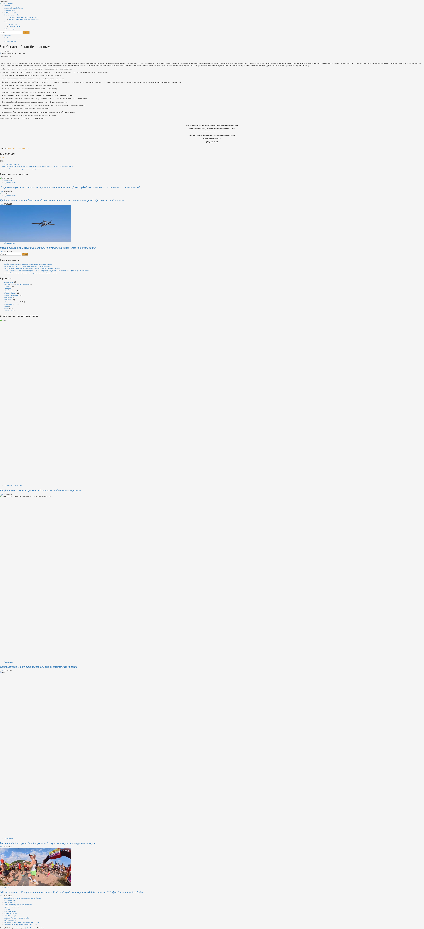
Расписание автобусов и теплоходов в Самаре (24, 19)
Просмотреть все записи (9, 164)
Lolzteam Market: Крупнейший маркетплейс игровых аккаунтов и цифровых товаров (32, 268)
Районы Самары (9, 29)
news (2, 51)
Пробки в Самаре (14, 26)
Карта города (13, 24)
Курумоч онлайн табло (12, 15)
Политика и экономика (12, 302)
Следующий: (26, 169)
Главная (7, 6)
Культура (7, 289)
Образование (8, 297)
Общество (8, 180)
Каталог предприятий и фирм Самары (18, 905)
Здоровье (7, 286)
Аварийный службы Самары (13, 8)
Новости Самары (10, 291)
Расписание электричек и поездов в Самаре (23, 17)
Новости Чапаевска (11, 295)
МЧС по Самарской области (18, 148)
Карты (6, 22)
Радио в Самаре (10, 916)
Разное (6, 306)
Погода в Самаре (10, 12)
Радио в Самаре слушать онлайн (16, 918)
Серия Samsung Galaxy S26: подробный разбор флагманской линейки (27, 266)
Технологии (8, 311)
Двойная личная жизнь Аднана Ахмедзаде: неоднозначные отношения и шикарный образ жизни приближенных (63, 200)
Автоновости (8, 282)
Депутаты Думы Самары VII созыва (16, 284)
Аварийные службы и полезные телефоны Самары (22, 898)
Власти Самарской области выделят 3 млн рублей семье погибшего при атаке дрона (48, 247)
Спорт (6, 308)
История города (9, 10)
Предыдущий (36, 166)
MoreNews (30, 928)
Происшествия (10, 41)
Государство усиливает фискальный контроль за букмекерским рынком (28, 264)
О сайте (7, 909)
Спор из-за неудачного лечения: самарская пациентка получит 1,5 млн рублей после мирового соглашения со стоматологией (70, 187)
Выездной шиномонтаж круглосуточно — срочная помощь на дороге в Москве (30, 273)
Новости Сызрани (10, 293)
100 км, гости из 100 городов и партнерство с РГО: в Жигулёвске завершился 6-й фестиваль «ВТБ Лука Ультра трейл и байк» (46, 271)
